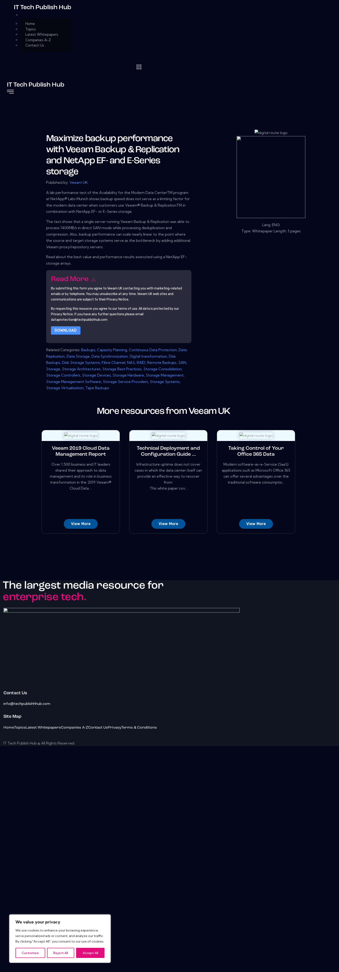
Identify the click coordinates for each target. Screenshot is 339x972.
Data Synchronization (110, 356)
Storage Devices (96, 375)
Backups (88, 349)
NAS (131, 362)
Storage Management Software (73, 381)
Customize (30, 953)
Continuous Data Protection (153, 349)
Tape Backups (97, 387)
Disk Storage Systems (81, 362)
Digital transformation (148, 356)
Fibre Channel (113, 362)
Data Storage (78, 356)
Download (66, 330)
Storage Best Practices (122, 369)
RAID (141, 362)
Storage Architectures (81, 369)
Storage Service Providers (125, 381)
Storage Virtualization (64, 387)
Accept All (90, 953)
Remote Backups (161, 362)
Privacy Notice (62, 314)
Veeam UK (78, 182)
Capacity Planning (112, 349)
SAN (182, 362)
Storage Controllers (63, 375)
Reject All (60, 953)
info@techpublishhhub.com (26, 703)
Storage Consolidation (162, 369)
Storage (53, 369)
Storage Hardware (128, 375)
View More (81, 524)
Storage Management (165, 375)
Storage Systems (165, 381)
